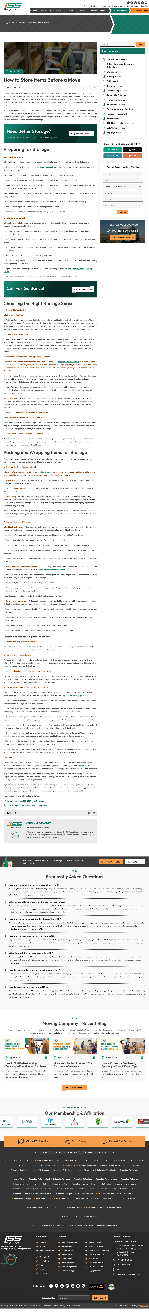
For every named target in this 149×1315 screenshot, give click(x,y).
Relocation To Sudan (85, 1225)
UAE (52, 906)
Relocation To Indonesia (62, 1165)
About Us (43, 10)
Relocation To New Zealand (85, 1216)
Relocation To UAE (137, 1160)
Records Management (117, 114)
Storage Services (114, 72)
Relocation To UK (18, 1179)
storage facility (84, 765)
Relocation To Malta (64, 1199)
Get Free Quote (134, 862)
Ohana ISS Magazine (37, 1141)
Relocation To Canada (54, 1207)
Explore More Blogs (73, 1088)
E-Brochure (43, 1246)
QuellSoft (144, 1306)
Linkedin (142, 3)
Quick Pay (144, 6)
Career (42, 1269)
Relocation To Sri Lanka (106, 1170)
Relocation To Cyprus (129, 1179)
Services (70, 10)
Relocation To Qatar (93, 1160)
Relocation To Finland (64, 1189)
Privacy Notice (36, 1306)
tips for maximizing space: (54, 570)
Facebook (128, 3)
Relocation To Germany (22, 1194)
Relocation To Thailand (63, 1170)
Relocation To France (21, 1184)
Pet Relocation (113, 81)
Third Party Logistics (95, 1262)
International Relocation (118, 59)
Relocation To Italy (41, 1184)
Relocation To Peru (114, 1207)
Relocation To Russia (126, 1199)
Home (35, 10)
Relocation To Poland (128, 1189)
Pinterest (135, 3)
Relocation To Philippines (110, 1165)
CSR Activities (44, 1261)
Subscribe (98, 1298)
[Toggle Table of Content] (50, 87)
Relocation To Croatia (85, 1194)
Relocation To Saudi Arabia (115, 1160)
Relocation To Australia (62, 1216)
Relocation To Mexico (94, 1207)
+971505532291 (123, 1269)
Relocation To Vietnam (85, 1170)
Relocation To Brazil (75, 1207)
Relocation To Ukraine (107, 1189)
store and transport (44, 167)
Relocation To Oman (73, 1160)
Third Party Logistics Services (120, 123)
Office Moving (66, 1246)
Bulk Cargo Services (116, 128)
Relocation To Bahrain (13, 1160)
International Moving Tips (47, 1252)
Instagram (139, 3)
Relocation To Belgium (80, 1184)
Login (102, 10)
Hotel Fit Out (93, 1258)
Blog (18, 23)
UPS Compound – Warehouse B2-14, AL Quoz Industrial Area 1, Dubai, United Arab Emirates (131, 1249)
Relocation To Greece (127, 1194)
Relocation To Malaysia (129, 1170)
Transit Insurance (115, 86)
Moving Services (45, 1257)
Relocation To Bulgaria (64, 1194)
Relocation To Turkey (43, 1194)
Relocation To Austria (43, 1189)
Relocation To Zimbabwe (107, 1225)
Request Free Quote (140, 10)
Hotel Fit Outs (113, 118)
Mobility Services (114, 76)
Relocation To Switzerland (39, 1179)
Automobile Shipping (116, 95)
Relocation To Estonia (106, 1194)
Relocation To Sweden (102, 1184)
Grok (134, 150)
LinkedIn (72, 1285)
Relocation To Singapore (40, 1170)
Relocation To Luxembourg (125, 1184)
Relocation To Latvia (44, 1199)
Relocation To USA (34, 1207)
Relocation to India (33, 1160)
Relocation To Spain (60, 1184)
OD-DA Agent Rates (131, 6)
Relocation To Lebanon (19, 1165)
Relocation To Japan (131, 1165)
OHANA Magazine (120, 10)
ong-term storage (18, 442)
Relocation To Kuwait (52, 1160)
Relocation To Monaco (84, 1199)
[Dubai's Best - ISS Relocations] (111, 1286)
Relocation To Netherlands (106, 1179)
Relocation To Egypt (65, 1225)
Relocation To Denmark (22, 1189)
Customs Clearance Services (120, 109)
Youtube (78, 1285)
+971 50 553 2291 (81, 289)
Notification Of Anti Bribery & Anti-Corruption (61, 1306)
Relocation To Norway (106, 1199)
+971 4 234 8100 (91, 6)
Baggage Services (115, 132)
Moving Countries (55, 10)
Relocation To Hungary (23, 1199)
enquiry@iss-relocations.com (112, 6)
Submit (123, 212)
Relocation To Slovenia (86, 1189)
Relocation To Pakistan (41, 1165)
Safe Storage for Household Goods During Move (27, 806)
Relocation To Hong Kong (86, 1165)
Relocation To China (19, 1170)
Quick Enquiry (79, 1141)
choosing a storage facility (68, 362)
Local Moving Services (117, 90)
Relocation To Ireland (61, 1179)
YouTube (146, 3)
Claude (134, 155)
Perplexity (114, 155)
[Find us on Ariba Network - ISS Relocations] (96, 1287)
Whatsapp (83, 1285)
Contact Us (94, 10)
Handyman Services (116, 104)
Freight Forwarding (116, 100)
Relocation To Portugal (83, 1179)
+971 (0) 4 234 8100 (124, 231)
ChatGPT (114, 150)
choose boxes (45, 472)
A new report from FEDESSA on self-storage (25, 801)
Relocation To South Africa (43, 1225)
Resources (81, 10)
